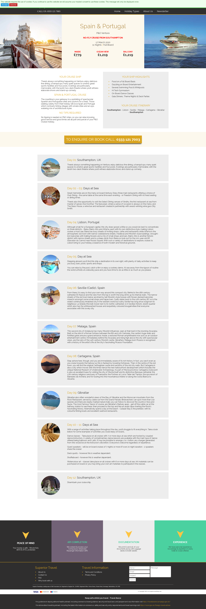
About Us (148, 11)
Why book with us (45, 581)
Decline (13, 5)
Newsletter (163, 11)
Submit (132, 580)
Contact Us (42, 575)
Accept (5, 5)
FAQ (39, 578)
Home (117, 11)
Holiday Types (132, 11)
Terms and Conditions (93, 572)
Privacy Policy (90, 575)
